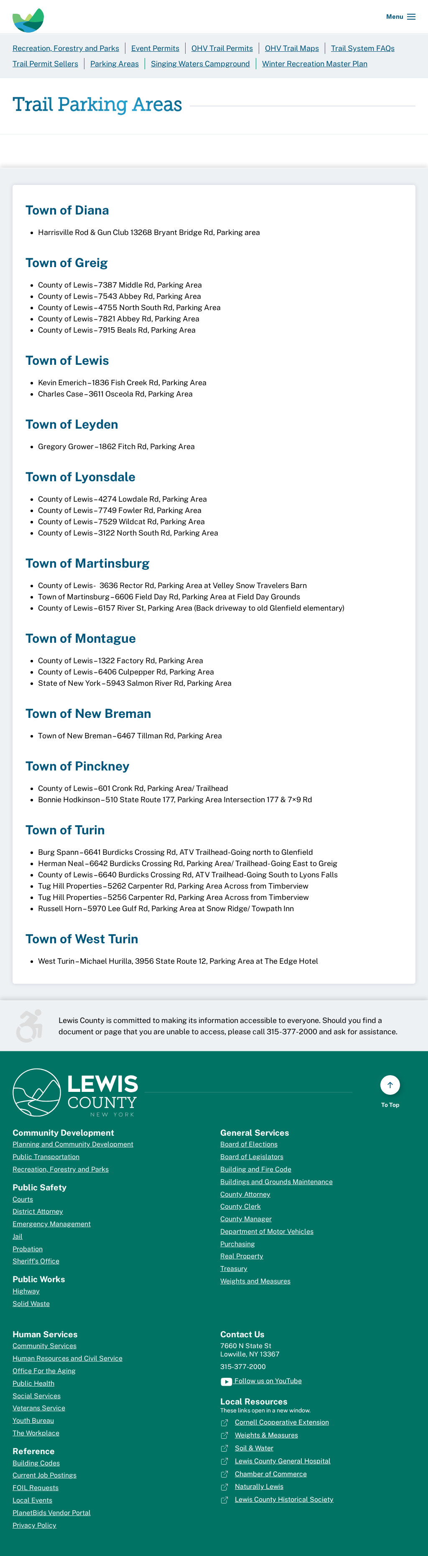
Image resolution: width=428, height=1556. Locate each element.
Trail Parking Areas (97, 105)
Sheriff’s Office (36, 1261)
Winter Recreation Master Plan (314, 63)
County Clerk (240, 1206)
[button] (400, 16)
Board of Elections (249, 1144)
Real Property (241, 1256)
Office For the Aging (44, 1371)
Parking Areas (114, 63)
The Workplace (36, 1433)
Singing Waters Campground (200, 63)
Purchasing (237, 1244)
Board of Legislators (251, 1157)
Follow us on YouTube (267, 1381)
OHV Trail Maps (292, 48)
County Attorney (245, 1194)
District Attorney (38, 1211)
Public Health (33, 1383)
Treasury (233, 1269)
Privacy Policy (34, 1525)
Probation (28, 1249)
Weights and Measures (255, 1281)
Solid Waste (31, 1304)
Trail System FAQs (363, 48)
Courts (23, 1199)
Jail (18, 1236)
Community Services (44, 1346)
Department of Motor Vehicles (266, 1231)
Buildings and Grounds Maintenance (276, 1182)
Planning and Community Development (73, 1144)
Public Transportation (46, 1157)
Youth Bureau (33, 1421)
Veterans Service (39, 1408)
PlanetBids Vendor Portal (52, 1513)
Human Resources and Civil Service (67, 1358)
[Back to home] (28, 16)
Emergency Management (52, 1224)
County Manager (246, 1219)
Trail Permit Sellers (45, 63)
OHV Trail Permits (222, 48)
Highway (26, 1291)
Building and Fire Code (255, 1169)
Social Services (37, 1396)
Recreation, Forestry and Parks (66, 48)
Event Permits (155, 48)
